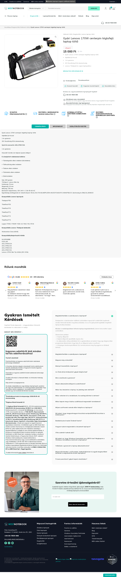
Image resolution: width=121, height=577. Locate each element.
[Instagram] (9, 543)
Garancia (26, 1)
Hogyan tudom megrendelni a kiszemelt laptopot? (73, 426)
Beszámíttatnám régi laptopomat (78, 103)
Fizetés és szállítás (15, 1)
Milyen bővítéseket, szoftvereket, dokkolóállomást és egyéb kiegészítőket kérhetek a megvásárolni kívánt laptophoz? (81, 452)
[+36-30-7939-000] (64, 95)
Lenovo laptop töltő (87, 34)
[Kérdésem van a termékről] (64, 100)
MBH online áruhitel (37, 1)
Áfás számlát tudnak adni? (64, 432)
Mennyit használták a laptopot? (66, 366)
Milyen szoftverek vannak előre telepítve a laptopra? (73, 407)
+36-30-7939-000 (72, 95)
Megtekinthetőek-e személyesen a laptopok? (71, 316)
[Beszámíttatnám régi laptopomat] (64, 104)
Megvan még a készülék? (64, 360)
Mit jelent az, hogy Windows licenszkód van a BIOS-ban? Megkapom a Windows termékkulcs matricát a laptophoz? (79, 439)
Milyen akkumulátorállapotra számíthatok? (70, 384)
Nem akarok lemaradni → (78, 504)
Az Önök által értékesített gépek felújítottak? (71, 372)
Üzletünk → (113, 1)
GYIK (5, 1)
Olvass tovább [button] (12, 298)
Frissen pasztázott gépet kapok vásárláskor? (71, 459)
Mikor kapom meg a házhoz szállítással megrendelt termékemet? (78, 401)
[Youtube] (12, 543)
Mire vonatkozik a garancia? (65, 378)
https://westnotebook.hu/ (13, 440)
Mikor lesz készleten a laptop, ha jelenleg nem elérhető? (74, 390)
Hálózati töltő (25, 27)
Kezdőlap (7, 27)
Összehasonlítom (83, 80)
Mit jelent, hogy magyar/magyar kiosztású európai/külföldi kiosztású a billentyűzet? (80, 414)
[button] (115, 290)
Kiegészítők (15, 27)
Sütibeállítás (8, 546)
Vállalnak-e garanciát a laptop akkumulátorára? (72, 446)
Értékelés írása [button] (107, 277)
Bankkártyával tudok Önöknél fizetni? (68, 421)
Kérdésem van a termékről (75, 99)
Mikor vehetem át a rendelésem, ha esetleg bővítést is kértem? (77, 395)
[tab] (40, 126)
